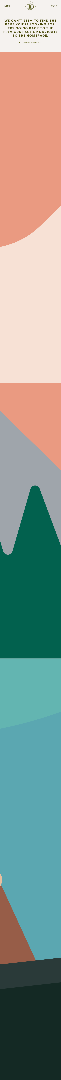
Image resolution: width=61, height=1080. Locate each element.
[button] (4, 6)
